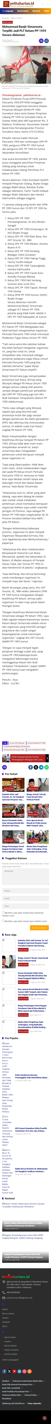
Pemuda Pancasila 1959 (14, 750)
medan (7, 1341)
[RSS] (29, 1371)
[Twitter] (36, 767)
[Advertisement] (25, 713)
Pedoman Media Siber (11, 1395)
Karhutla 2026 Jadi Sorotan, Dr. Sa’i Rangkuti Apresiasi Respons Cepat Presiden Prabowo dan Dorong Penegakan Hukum (13, 797)
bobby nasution (11, 1350)
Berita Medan (10, 1345)
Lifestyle (6, 1322)
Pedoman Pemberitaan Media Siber (28, 1381)
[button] (42, 4)
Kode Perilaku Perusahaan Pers (15, 1391)
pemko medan (11, 1354)
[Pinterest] (14, 1371)
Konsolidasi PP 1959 (37, 743)
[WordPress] (19, 1371)
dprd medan (10, 1337)
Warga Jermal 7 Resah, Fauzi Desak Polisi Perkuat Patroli (36, 797)
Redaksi (5, 1381)
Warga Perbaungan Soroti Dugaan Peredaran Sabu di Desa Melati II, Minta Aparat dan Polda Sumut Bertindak (13, 849)
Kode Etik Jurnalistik (11, 1388)
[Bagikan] (46, 41)
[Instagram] (24, 1371)
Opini (4, 1326)
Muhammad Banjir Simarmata (17, 746)
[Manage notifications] (44, 1418)
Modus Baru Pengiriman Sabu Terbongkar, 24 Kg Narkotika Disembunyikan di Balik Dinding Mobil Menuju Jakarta (38, 849)
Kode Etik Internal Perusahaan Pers (17, 1384)
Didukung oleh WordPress (13, 1403)
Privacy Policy (31, 1395)
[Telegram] (41, 767)
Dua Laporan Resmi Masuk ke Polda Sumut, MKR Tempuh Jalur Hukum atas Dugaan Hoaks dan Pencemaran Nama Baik (37, 823)
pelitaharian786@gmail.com (19, 1297)
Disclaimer (6, 1398)
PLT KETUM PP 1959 (37, 750)
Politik (5, 1309)
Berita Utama (7, 22)
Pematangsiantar (12, 95)
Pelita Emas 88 (7, 40)
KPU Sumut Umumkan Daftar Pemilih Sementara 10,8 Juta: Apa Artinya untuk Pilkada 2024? (31, 1129)
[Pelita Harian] (18, 4)
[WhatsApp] (46, 767)
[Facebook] (30, 767)
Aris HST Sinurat (17, 743)
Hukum (5, 1317)
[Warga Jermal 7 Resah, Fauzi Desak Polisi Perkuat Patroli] (38, 785)
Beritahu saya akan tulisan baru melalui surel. (26, 921)
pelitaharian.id (31, 95)
